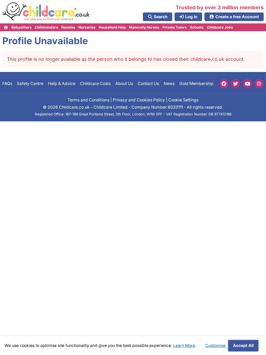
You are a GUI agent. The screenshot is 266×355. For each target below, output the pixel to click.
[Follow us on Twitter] (235, 83)
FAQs (7, 83)
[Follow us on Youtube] (247, 83)
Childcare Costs (95, 83)
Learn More (184, 345)
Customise (215, 345)
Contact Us (148, 83)
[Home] (6, 27)
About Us (124, 83)
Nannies (68, 27)
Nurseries (87, 27)
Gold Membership (196, 83)
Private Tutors (174, 27)
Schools (197, 27)
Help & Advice (61, 83)
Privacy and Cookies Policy (139, 99)
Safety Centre (30, 83)
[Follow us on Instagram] (259, 83)
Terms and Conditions (88, 99)
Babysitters (21, 27)
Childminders (46, 27)
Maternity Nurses (144, 27)
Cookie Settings (183, 99)
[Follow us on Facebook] (224, 83)
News (169, 83)
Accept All (243, 345)
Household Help (112, 27)
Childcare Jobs (220, 27)
